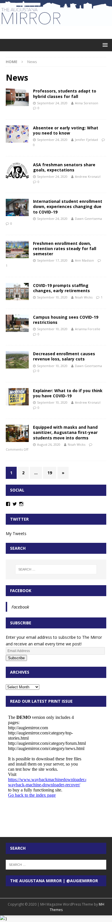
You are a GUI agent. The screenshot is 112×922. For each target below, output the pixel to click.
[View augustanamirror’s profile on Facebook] (8, 504)
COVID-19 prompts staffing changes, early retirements (61, 288)
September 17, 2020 (52, 260)
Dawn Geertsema (88, 218)
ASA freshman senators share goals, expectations (64, 167)
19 (49, 472)
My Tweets (16, 533)
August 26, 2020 (48, 444)
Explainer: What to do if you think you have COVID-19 (68, 393)
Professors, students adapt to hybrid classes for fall (64, 93)
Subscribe (16, 658)
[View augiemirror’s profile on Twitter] (14, 504)
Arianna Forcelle (87, 329)
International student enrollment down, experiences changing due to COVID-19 (67, 206)
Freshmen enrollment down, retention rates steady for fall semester (64, 248)
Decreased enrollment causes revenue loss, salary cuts (64, 356)
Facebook (20, 590)
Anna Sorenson (86, 103)
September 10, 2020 (52, 297)
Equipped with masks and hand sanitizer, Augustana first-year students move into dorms (65, 432)
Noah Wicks (83, 297)
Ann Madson (84, 260)
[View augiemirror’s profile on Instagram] (21, 504)
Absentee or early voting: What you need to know (65, 130)
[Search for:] (56, 569)
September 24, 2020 (52, 103)
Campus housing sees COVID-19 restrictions (65, 319)
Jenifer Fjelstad (86, 139)
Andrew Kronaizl (88, 176)
